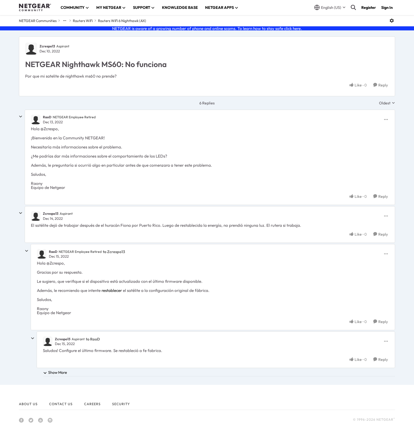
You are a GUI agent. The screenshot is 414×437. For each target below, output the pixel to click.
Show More (57, 372)
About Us (28, 404)
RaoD (47, 117)
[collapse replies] (20, 116)
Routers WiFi (83, 20)
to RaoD (93, 339)
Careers (92, 404)
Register (368, 7)
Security (121, 404)
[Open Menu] (391, 20)
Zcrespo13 (47, 46)
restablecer (112, 290)
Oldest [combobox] (387, 103)
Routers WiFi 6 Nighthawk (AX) (122, 20)
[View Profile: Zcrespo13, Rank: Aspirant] (31, 49)
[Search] (353, 7)
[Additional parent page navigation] (65, 20)
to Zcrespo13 (114, 252)
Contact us (61, 404)
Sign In (387, 7)
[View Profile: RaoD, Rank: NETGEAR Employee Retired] (35, 119)
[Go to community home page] (35, 7)
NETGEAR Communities (38, 20)
